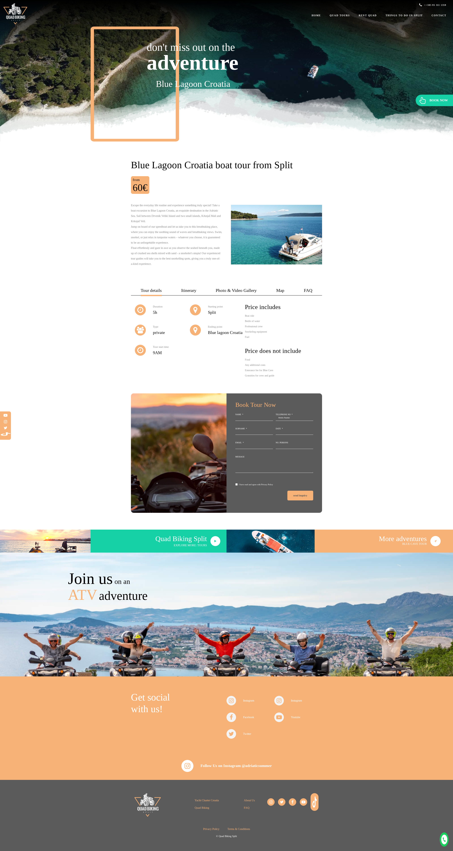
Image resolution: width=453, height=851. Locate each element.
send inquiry (300, 495)
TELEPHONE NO (283, 414)
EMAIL (238, 443)
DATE (278, 429)
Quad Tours (340, 15)
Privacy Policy (267, 484)
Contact (439, 15)
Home (316, 15)
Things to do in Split (404, 15)
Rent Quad (368, 15)
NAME (238, 414)
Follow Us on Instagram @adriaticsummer (236, 765)
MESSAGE (240, 457)
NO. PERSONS (282, 443)
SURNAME (240, 429)
